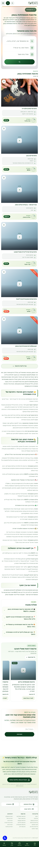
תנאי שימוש (35, 824)
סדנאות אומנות (21, 820)
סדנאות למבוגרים (21, 824)
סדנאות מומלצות (21, 816)
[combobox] (19, 41)
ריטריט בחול (10, 818)
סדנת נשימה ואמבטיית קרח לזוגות (26, 299)
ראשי (36, 816)
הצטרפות (19, 734)
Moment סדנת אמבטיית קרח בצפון (26, 346)
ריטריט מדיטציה (9, 822)
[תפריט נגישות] (5, 838)
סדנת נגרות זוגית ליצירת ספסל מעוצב (25, 252)
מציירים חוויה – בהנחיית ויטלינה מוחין (26, 205)
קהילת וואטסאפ (28, 804)
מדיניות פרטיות (34, 822)
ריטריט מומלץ (9, 816)
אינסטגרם (9, 804)
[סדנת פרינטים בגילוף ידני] (19, 93)
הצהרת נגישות (34, 820)
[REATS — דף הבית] (33, 3)
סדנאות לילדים (21, 822)
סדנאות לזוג (22, 826)
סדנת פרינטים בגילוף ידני (29, 108)
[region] (19, 681)
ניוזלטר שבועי (27, 809)
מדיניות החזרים (34, 826)
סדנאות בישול (21, 818)
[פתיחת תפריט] (3, 3)
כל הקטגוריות (30, 9)
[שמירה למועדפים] (4, 81)
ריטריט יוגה (10, 824)
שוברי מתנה (35, 828)
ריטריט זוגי (10, 820)
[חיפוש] (12, 3)
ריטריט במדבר (9, 826)
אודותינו (36, 818)
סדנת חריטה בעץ (31, 155)
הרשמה (7, 216)
